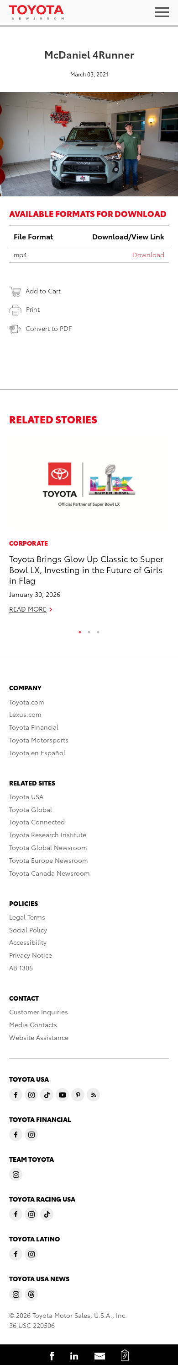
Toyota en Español (37, 752)
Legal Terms (27, 916)
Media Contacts (33, 1024)
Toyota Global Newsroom (48, 847)
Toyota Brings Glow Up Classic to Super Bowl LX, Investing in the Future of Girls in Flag (86, 568)
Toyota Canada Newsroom (49, 873)
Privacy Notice (30, 954)
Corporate (28, 542)
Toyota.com (26, 701)
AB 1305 (21, 967)
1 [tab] (80, 630)
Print (33, 309)
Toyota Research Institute (47, 834)
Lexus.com (25, 714)
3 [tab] (98, 630)
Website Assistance (38, 1037)
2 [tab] (89, 630)
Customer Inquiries (38, 1011)
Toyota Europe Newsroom (48, 860)
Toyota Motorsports (38, 739)
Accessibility (28, 942)
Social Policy (28, 929)
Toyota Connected (37, 821)
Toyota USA (26, 796)
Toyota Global (30, 809)
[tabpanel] (89, 529)
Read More (28, 608)
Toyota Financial (33, 726)
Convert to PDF (49, 328)
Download (148, 254)
